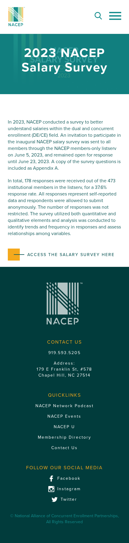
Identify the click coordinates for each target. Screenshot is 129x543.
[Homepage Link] (17, 16)
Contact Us (64, 447)
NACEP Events (64, 416)
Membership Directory (64, 437)
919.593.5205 (64, 352)
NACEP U (64, 426)
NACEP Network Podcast (64, 405)
